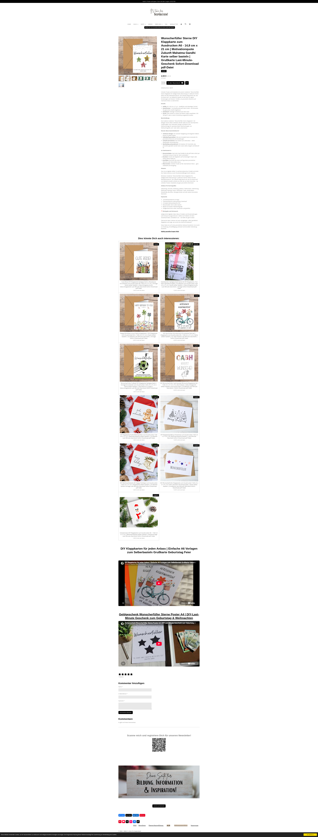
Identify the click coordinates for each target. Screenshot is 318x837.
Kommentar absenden (126, 712)
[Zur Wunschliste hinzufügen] (187, 83)
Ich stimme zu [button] (310, 834)
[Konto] (181, 24)
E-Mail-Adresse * (122, 694)
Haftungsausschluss (180, 825)
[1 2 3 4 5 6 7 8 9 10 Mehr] (163, 83)
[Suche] (185, 24)
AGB (168, 825)
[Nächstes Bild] (154, 55)
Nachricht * (121, 701)
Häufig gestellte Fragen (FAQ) (170, 231)
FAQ (134, 825)
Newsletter (142, 825)
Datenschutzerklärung (156, 825)
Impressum (194, 825)
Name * (120, 687)
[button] (121, 78)
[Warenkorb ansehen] (190, 24)
